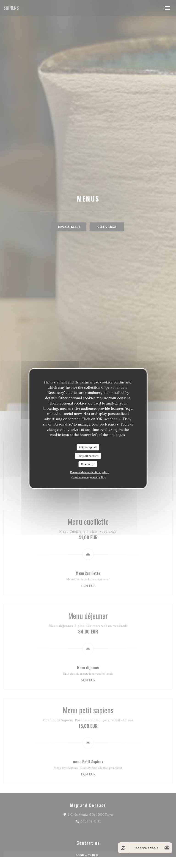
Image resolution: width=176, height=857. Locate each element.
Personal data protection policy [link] (89, 472)
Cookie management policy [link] (89, 477)
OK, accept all (88, 447)
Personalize (88, 464)
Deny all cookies (87, 456)
